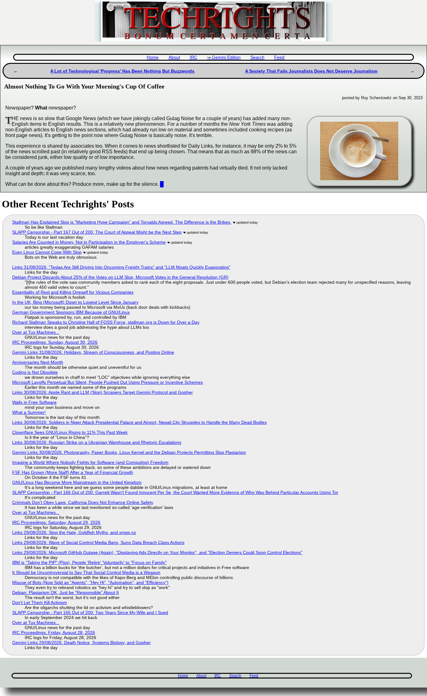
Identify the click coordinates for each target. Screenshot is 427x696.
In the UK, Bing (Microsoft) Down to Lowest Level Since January (75, 302)
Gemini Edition (226, 57)
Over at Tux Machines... (35, 332)
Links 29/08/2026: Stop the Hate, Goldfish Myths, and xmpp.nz (74, 532)
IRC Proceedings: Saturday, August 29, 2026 (56, 522)
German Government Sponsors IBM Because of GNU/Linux (71, 312)
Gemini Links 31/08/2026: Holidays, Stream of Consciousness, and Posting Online (93, 352)
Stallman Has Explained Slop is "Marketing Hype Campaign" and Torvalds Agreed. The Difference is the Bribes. (121, 222)
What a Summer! (29, 412)
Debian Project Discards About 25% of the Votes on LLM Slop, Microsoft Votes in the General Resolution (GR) (120, 277)
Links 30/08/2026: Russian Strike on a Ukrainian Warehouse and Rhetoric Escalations (96, 442)
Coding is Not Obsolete (35, 372)
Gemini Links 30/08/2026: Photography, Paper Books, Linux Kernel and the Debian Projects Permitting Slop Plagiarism (129, 452)
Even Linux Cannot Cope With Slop (47, 252)
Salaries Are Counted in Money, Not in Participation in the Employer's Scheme (89, 242)
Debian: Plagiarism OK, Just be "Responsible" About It (65, 592)
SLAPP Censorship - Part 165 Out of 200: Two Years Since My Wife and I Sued (90, 612)
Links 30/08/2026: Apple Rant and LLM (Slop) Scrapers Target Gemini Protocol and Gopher (102, 392)
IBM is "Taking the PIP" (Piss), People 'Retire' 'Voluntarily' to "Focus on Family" (89, 562)
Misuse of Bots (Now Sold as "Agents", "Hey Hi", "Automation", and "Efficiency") (90, 582)
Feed (279, 57)
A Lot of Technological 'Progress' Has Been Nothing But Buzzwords (122, 71)
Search (257, 57)
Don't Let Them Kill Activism (39, 602)
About (174, 57)
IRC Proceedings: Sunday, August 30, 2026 (55, 342)
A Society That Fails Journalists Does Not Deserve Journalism (311, 71)
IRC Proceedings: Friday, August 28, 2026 (53, 632)
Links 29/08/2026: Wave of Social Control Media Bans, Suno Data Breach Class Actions (98, 542)
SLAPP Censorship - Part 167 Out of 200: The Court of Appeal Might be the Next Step (97, 232)
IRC (193, 57)
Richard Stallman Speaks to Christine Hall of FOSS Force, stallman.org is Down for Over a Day (105, 322)
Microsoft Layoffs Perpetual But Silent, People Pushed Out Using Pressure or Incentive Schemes (107, 382)
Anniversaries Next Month (37, 362)
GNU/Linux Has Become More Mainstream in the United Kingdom (77, 482)
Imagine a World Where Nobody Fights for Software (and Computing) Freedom (90, 462)
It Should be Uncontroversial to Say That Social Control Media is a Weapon (86, 572)
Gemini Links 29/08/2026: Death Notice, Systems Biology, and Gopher (81, 642)
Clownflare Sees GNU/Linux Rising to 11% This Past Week (70, 432)
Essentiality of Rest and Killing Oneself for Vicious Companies (72, 292)
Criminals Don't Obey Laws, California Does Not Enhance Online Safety (82, 502)
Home (152, 57)
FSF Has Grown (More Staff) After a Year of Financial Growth (72, 472)
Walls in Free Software (34, 402)
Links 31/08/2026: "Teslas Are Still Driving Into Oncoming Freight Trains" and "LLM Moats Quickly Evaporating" (121, 267)
